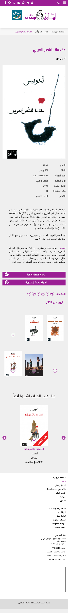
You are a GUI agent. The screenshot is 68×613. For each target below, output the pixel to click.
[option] (34, 434)
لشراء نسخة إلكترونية (36, 282)
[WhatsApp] (23, 3)
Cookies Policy (60, 527)
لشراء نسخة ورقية (36, 274)
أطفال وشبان (60, 485)
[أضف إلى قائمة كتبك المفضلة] (34, 441)
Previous (4, 438)
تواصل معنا (61, 516)
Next (64, 438)
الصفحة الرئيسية (57, 31)
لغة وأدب (38, 31)
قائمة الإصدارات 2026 (57, 508)
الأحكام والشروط (59, 520)
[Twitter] (14, 2)
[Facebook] (5, 3)
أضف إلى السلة (33, 462)
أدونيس (61, 58)
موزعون (63, 500)
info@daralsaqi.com (57, 560)
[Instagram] (9, 3)
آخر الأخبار (62, 512)
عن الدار (62, 496)
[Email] (18, 3)
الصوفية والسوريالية (34, 449)
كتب (46, 31)
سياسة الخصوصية (58, 523)
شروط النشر (61, 493)
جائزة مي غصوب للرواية (56, 489)
